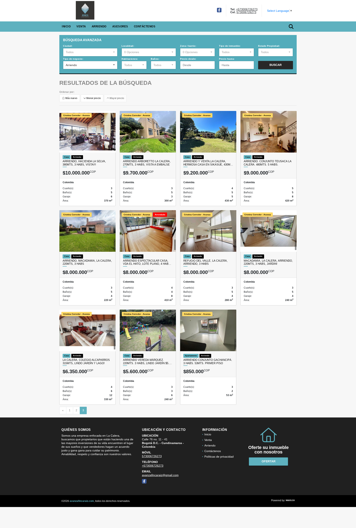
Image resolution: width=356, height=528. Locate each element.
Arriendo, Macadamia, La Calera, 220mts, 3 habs (87, 262)
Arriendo (99, 26)
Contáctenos (145, 26)
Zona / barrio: (188, 46)
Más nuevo (71, 98)
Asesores (120, 26)
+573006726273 (247, 9)
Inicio (66, 26)
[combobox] (90, 52)
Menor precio (93, 98)
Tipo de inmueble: (230, 46)
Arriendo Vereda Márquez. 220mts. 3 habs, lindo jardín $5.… (147, 361)
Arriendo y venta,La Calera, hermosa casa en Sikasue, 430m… (208, 163)
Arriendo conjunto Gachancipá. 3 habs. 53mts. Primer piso (207, 361)
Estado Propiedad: (269, 46)
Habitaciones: (130, 59)
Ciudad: (68, 46)
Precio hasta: (227, 59)
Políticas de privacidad (219, 456)
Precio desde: (188, 59)
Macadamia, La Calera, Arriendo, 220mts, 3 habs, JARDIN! (268, 262)
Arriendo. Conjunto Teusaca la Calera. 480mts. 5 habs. (267, 163)
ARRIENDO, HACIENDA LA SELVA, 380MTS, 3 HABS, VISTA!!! (84, 163)
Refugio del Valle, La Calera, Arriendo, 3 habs (205, 262)
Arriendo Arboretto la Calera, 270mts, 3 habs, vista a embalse (147, 163)
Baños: (155, 59)
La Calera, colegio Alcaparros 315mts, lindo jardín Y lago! (86, 361)
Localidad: (128, 46)
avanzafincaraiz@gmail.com (160, 475)
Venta (81, 26)
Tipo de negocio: (73, 59)
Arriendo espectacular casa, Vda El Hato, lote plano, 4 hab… (147, 262)
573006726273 (246, 12)
